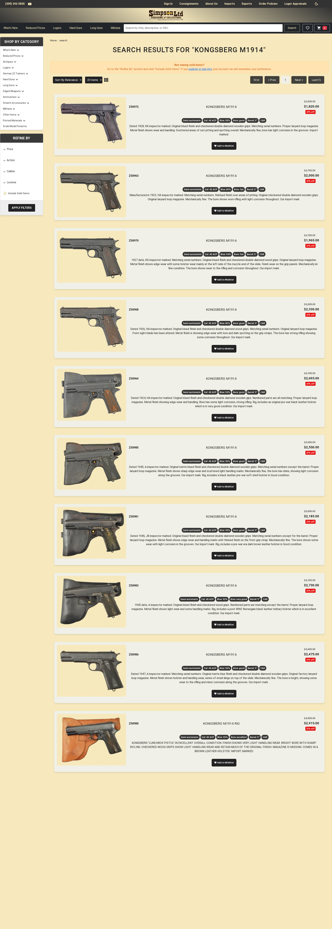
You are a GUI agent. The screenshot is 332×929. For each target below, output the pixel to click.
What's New (10, 28)
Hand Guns (75, 28)
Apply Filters (22, 207)
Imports (229, 3)
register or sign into (200, 69)
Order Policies (268, 3)
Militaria (115, 28)
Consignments (189, 3)
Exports (247, 3)
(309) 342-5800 (15, 3)
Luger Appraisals (295, 3)
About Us (211, 3)
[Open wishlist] (308, 28)
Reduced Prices (35, 28)
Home (53, 40)
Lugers (57, 28)
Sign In (168, 3)
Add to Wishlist (225, 146)
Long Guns (96, 28)
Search (292, 28)
